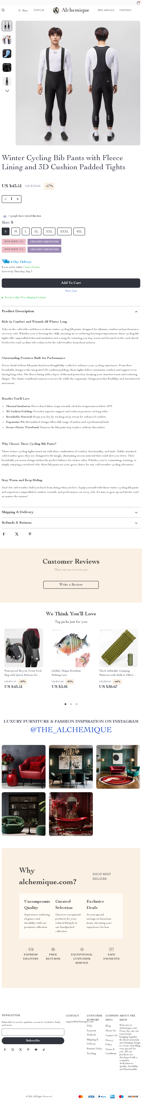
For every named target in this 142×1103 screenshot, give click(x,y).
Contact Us (111, 1035)
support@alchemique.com (80, 1022)
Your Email (11, 1032)
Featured (125, 10)
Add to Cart (71, 283)
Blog (108, 1026)
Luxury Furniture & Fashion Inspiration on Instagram (71, 722)
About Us (110, 1031)
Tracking (91, 1053)
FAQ (89, 1026)
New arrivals (106, 10)
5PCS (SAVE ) (13, 249)
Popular (39, 10)
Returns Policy (94, 1049)
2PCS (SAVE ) (13, 242)
